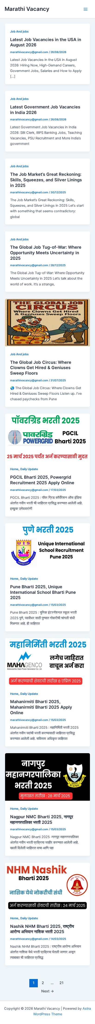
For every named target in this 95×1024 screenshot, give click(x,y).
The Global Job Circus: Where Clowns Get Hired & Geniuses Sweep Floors (40, 368)
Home (14, 469)
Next (47, 991)
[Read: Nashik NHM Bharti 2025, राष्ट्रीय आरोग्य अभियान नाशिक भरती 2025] (47, 886)
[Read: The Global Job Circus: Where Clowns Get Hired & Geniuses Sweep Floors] (47, 322)
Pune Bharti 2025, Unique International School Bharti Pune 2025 (43, 592)
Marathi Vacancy (27, 9)
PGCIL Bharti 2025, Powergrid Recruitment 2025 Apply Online (42, 480)
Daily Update (29, 469)
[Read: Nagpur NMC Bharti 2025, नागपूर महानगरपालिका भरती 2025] (47, 777)
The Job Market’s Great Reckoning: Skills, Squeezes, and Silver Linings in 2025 (46, 180)
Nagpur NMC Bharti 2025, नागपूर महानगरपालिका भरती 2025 (41, 819)
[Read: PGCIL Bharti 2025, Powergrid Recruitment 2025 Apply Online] (47, 437)
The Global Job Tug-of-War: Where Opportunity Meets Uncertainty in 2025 (45, 252)
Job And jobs (19, 31)
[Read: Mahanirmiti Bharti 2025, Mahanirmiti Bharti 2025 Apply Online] (47, 662)
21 (61, 983)
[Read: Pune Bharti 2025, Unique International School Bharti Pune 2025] (47, 547)
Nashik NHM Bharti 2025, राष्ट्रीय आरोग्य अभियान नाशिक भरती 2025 (42, 929)
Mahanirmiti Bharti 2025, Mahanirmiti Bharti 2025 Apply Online (41, 707)
